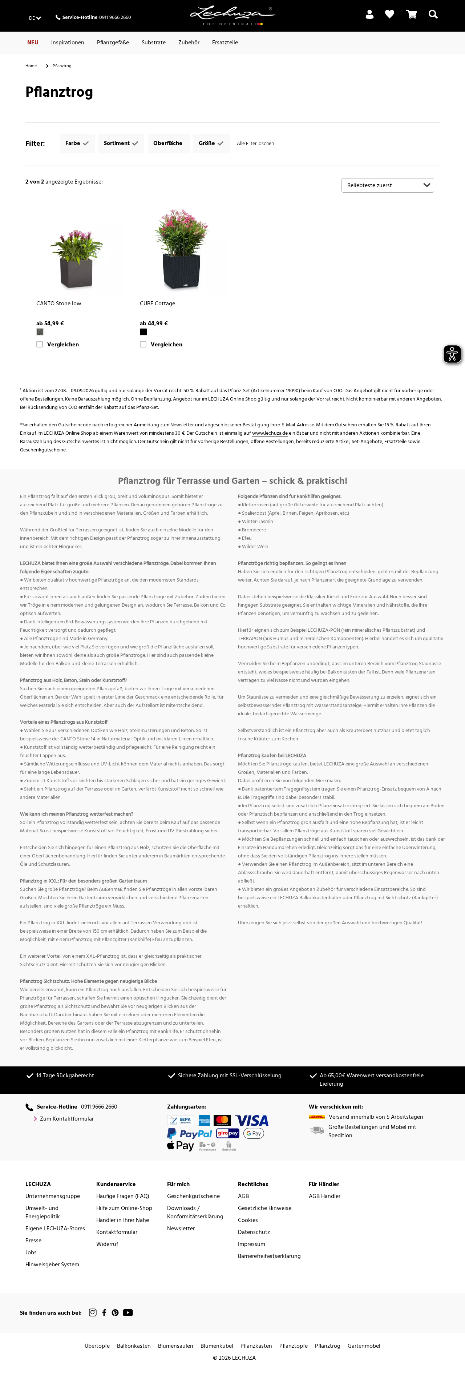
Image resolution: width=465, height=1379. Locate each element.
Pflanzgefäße (113, 43)
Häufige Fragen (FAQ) (122, 1197)
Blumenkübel (217, 1346)
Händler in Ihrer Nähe (122, 1221)
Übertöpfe (97, 1346)
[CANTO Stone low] (77, 250)
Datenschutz (254, 1233)
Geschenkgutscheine (193, 1197)
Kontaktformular (116, 1233)
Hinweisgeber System (52, 1265)
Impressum (251, 1245)
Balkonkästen (134, 1346)
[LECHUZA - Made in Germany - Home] (232, 15)
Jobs (31, 1253)
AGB (243, 1197)
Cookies (248, 1221)
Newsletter (181, 1229)
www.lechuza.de (270, 433)
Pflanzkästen (256, 1346)
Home (31, 66)
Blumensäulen (175, 1346)
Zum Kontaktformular (67, 1119)
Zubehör (188, 43)
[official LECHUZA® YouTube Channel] (128, 1312)
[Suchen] (433, 18)
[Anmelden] (369, 18)
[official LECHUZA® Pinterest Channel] (115, 1312)
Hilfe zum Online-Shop (124, 1209)
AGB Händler (324, 1197)
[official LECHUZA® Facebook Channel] (104, 1312)
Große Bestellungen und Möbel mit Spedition (372, 1131)
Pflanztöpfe (293, 1346)
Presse (33, 1241)
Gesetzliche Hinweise (264, 1209)
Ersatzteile (225, 43)
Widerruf (107, 1245)
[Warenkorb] (412, 18)
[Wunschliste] (390, 14)
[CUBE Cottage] (180, 250)
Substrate (154, 43)
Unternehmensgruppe (52, 1197)
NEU (33, 43)
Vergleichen (63, 345)
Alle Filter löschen (255, 144)
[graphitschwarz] (40, 331)
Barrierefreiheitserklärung (269, 1257)
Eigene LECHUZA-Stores (55, 1229)
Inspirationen (67, 43)
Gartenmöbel (364, 1346)
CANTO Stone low (58, 304)
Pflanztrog (327, 1346)
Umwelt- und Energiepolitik (42, 1213)
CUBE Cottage (157, 304)
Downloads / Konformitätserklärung (195, 1213)
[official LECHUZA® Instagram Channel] (93, 1312)
